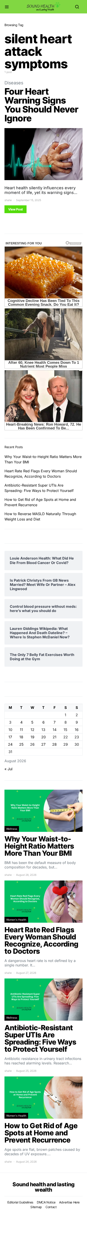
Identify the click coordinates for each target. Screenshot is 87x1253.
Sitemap (36, 1207)
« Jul (8, 769)
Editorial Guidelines (20, 1202)
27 (43, 744)
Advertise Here (69, 1202)
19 (32, 737)
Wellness (11, 828)
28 (54, 744)
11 (21, 729)
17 (10, 737)
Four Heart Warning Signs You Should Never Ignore (41, 105)
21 (54, 737)
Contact (51, 1207)
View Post (15, 209)
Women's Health (16, 919)
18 (21, 737)
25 (21, 744)
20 (43, 737)
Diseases (13, 82)
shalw (8, 200)
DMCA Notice (46, 1202)
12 (32, 729)
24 (10, 744)
